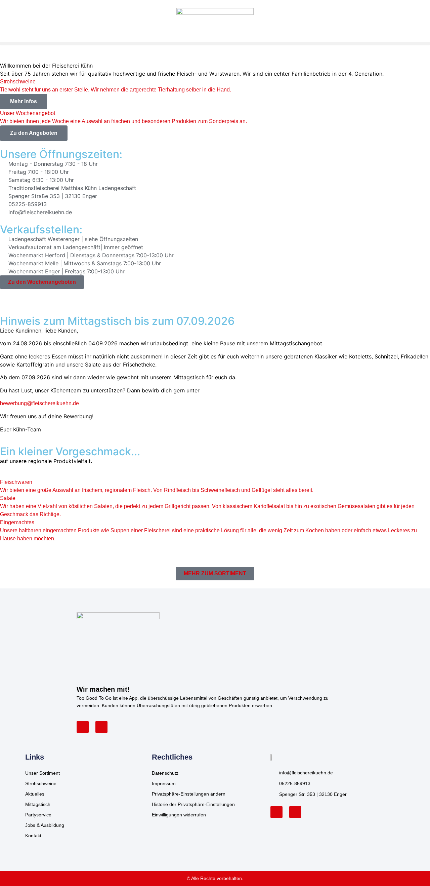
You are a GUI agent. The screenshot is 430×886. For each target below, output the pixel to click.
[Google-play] (101, 727)
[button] (215, 43)
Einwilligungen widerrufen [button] (179, 814)
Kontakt (33, 835)
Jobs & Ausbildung (44, 825)
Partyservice (38, 814)
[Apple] (83, 727)
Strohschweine (40, 783)
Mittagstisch (37, 804)
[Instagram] (295, 812)
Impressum (164, 783)
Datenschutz (165, 773)
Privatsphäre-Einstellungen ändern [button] (188, 794)
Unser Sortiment (42, 773)
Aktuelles (34, 794)
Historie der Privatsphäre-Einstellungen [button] (193, 804)
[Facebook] (276, 812)
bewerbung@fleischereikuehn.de (39, 403)
